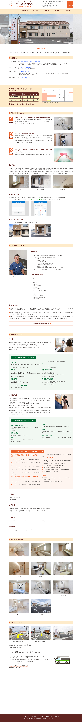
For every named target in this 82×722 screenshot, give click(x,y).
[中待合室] (19, 574)
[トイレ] (19, 611)
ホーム (14, 11)
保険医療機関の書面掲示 (41, 323)
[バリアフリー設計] (19, 236)
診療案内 (46, 11)
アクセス (68, 11)
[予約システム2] (41, 214)
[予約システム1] (19, 214)
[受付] (19, 555)
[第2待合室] (63, 555)
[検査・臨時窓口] (41, 187)
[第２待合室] (19, 187)
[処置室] (63, 574)
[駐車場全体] (41, 611)
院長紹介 (35, 11)
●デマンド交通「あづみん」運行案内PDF (18, 666)
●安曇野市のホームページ (15, 667)
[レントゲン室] (63, 593)
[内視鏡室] (19, 593)
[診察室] (41, 574)
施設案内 (57, 11)
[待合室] (41, 555)
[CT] (41, 593)
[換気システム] (63, 187)
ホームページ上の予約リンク (37, 199)
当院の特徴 (25, 11)
